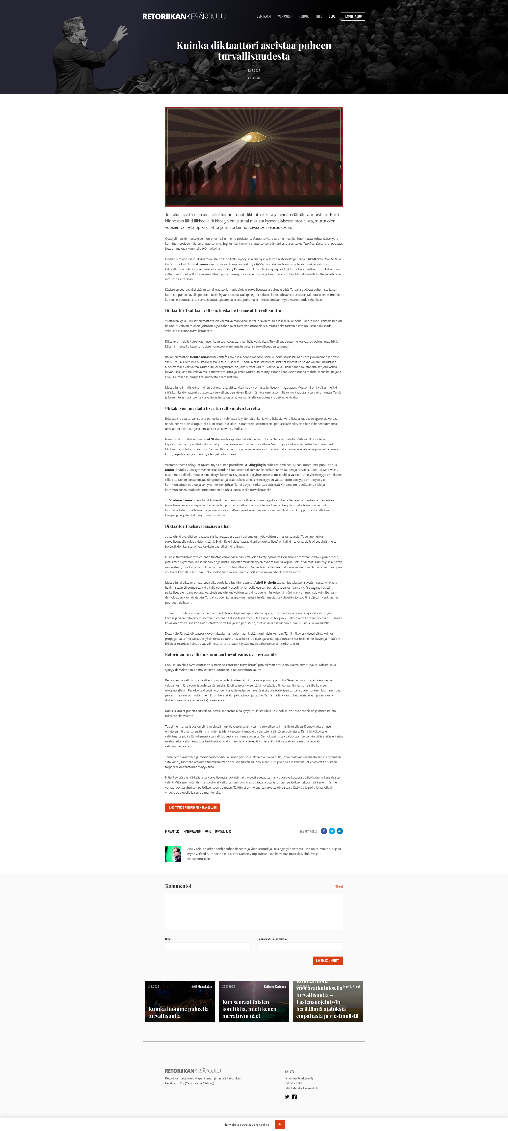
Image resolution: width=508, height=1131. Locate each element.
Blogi (332, 16)
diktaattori (172, 831)
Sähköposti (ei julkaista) (272, 939)
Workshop (284, 16)
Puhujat (304, 16)
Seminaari (264, 16)
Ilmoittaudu (353, 16)
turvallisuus (223, 831)
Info (319, 16)
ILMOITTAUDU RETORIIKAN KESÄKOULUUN (192, 808)
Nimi (168, 939)
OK (279, 1124)
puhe (208, 831)
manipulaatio (192, 831)
